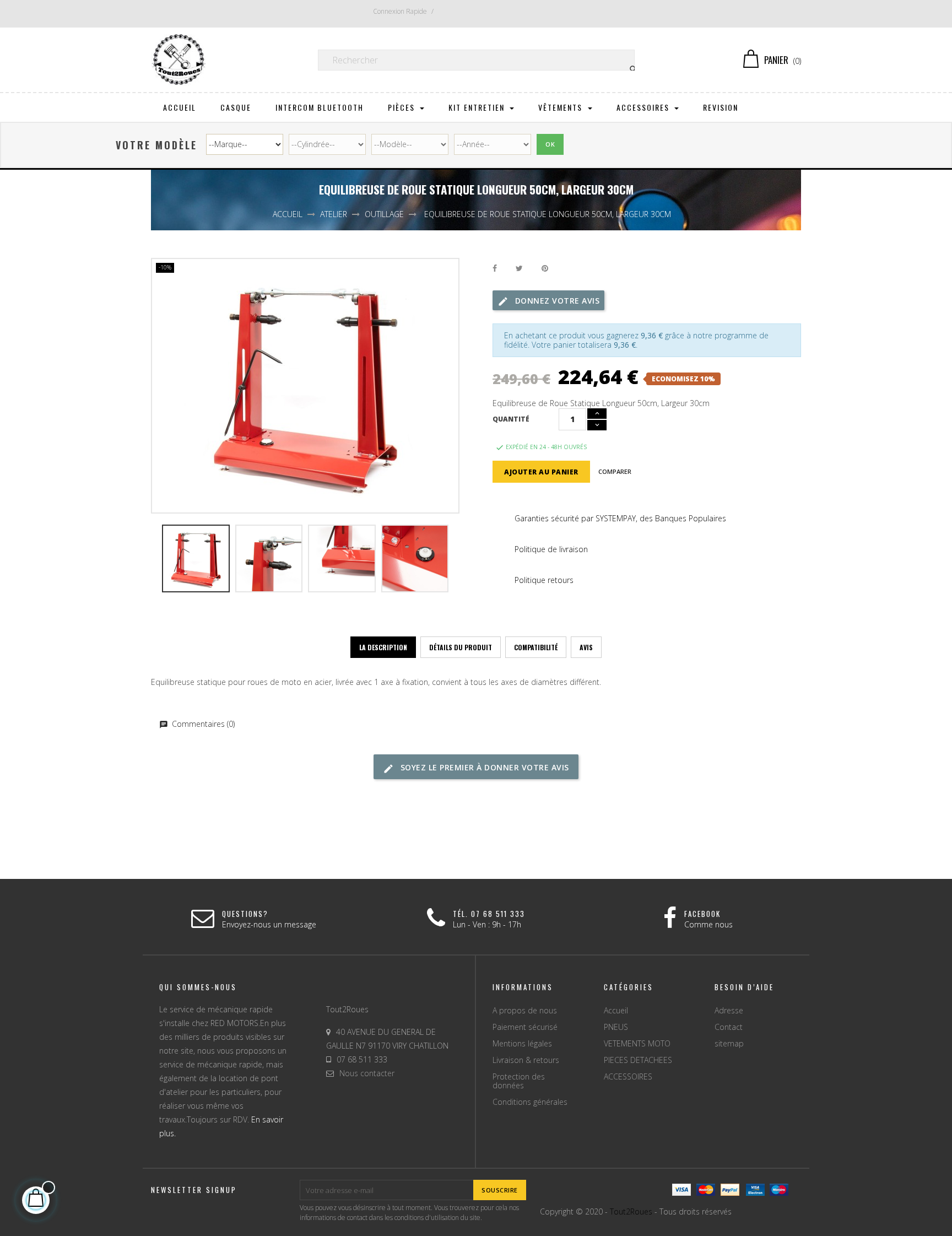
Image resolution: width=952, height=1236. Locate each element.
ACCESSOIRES (628, 1076)
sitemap (729, 1043)
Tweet (519, 268)
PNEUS (616, 1027)
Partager (495, 268)
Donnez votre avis (555, 300)
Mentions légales (522, 1043)
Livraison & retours (526, 1060)
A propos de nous (525, 1010)
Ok (550, 144)
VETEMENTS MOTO (637, 1043)
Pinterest (545, 268)
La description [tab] (383, 647)
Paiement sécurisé (525, 1027)
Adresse (729, 1010)
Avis (586, 647)
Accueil (616, 1010)
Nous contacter (366, 1073)
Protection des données (519, 1081)
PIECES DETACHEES (638, 1060)
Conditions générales (530, 1102)
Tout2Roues (631, 1211)
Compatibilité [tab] (536, 647)
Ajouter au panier (541, 472)
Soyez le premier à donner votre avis (483, 767)
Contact (729, 1027)
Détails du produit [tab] (460, 647)
